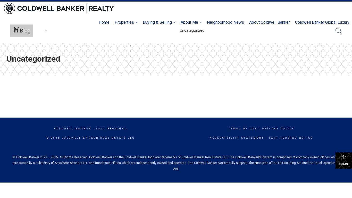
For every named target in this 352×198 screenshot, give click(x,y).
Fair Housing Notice (291, 138)
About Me (192, 24)
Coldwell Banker (72, 128)
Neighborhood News (225, 22)
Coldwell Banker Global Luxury (322, 22)
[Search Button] (339, 31)
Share (344, 164)
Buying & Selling (160, 24)
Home (104, 22)
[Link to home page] (61, 8)
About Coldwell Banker (269, 22)
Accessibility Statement (237, 138)
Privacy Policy (278, 128)
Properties (127, 24)
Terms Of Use (243, 128)
